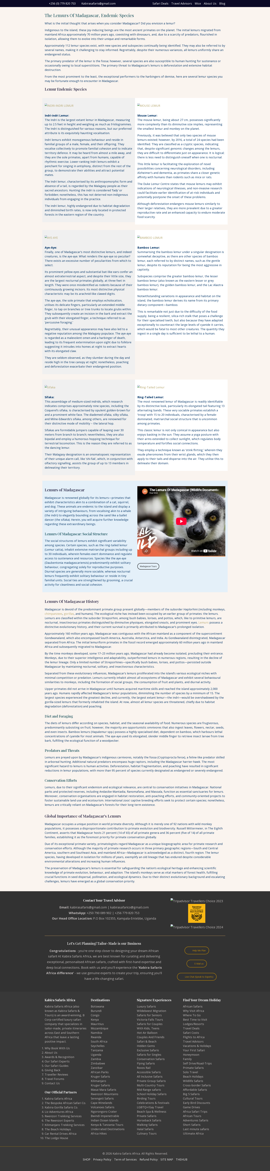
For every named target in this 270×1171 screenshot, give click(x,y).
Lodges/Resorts (193, 1024)
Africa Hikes (99, 1133)
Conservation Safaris (151, 1059)
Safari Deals (160, 3)
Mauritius (97, 1024)
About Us (210, 3)
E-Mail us (199, 963)
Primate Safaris (193, 1068)
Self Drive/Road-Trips (197, 1063)
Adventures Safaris (195, 1120)
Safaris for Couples (149, 1024)
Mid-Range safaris (149, 1090)
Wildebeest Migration (151, 1011)
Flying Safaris (146, 1063)
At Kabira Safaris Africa (74, 956)
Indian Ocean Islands (104, 1120)
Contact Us (52, 1083)
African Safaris (192, 1006)
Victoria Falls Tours (150, 1019)
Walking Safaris (147, 1125)
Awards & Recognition (59, 1057)
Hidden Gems (146, 1046)
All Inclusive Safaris (149, 1076)
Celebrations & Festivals (153, 1103)
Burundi (96, 1011)
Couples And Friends (150, 1037)
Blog (222, 3)
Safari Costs (191, 1033)
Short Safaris (191, 1125)
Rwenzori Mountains (104, 1094)
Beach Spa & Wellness (151, 1111)
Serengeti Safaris (102, 1098)
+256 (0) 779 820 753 (62, 3)
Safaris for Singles (149, 1054)
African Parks (100, 1072)
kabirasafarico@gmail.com (129, 907)
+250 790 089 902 (99, 913)
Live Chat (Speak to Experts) (199, 976)
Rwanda (96, 1037)
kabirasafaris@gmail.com (88, 907)
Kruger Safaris (100, 1076)
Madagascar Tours (148, 566)
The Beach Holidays (58, 1129)
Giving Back (52, 1070)
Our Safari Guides (56, 1066)
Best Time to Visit (195, 1019)
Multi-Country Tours (150, 1085)
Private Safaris (146, 1116)
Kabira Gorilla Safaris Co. (61, 1107)
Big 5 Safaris (191, 1094)
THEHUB (181, 1159)
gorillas (69, 614)
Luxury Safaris (146, 1006)
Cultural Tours (192, 1098)
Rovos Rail (143, 1068)
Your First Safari (194, 1050)
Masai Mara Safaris (103, 1090)
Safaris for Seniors (149, 1015)
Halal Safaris (145, 1129)
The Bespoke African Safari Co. (65, 1103)
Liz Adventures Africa (59, 1112)
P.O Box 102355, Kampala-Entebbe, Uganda (124, 918)
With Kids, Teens (148, 1028)
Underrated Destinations (108, 1129)
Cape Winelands (101, 1103)
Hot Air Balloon (147, 1033)
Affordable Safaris (195, 1090)
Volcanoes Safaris (102, 1107)
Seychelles (98, 1046)
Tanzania (97, 1050)
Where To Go (192, 1015)
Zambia (96, 1059)
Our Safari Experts (57, 1061)
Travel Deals (191, 1028)
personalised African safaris (85, 962)
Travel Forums (54, 1079)
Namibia (96, 1033)
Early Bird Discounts (196, 1103)
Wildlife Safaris (193, 1081)
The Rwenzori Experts (59, 1120)
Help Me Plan (199, 950)
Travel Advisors (181, 3)
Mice (198, 3)
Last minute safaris (196, 1129)
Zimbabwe (98, 1063)
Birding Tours (146, 1098)
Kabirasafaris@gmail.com (98, 3)
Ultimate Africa (193, 1133)
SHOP (86, 1159)
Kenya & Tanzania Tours (107, 1125)
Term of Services (125, 1159)
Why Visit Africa (193, 1011)
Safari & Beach (146, 1041)
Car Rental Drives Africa (60, 1133)
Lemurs (203, 622)
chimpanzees (53, 614)
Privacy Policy (102, 1159)
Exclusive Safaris (148, 1050)
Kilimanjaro (98, 1081)
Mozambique (99, 1028)
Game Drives (191, 1107)
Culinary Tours (147, 1133)
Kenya (95, 1019)
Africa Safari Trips (195, 1111)
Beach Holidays (193, 1076)
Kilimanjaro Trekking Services (65, 1125)
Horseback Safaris (149, 1120)
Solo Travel (190, 1072)
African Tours (192, 1116)
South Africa (99, 1041)
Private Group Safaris (151, 1081)
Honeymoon (191, 1054)
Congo (95, 1015)
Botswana (97, 1006)
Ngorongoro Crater (104, 1111)
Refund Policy (149, 1159)
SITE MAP (166, 1159)
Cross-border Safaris (197, 1085)
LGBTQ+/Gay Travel (150, 1107)
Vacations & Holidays (197, 1046)
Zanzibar (97, 1068)
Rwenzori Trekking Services (63, 1116)
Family (187, 1059)
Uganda (96, 1054)
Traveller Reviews (56, 1074)
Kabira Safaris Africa (58, 1098)
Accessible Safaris (149, 1072)
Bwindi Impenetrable (105, 1116)
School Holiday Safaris (152, 1094)
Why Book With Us (57, 1048)
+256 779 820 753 (127, 913)
